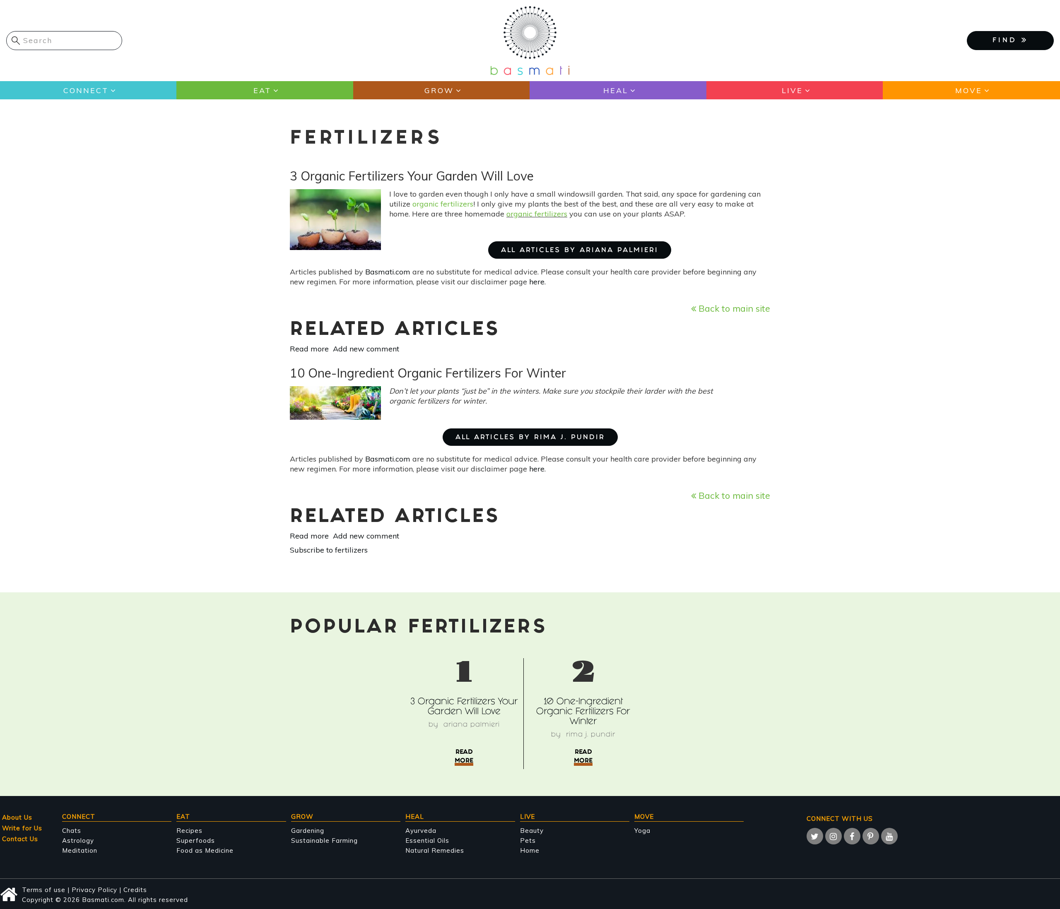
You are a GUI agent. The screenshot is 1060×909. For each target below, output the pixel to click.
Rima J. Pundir (590, 735)
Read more (309, 349)
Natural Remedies (434, 850)
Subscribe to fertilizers (329, 550)
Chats (71, 830)
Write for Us (22, 828)
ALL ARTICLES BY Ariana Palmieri (579, 250)
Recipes (189, 830)
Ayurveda (420, 830)
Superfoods (195, 840)
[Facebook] (852, 836)
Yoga (642, 830)
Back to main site (733, 308)
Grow (439, 90)
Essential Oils (427, 840)
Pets (528, 840)
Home (530, 850)
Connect (85, 90)
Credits (135, 890)
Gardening (307, 830)
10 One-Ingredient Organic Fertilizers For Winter (583, 712)
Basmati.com (387, 272)
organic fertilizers (442, 204)
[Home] (530, 40)
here (536, 281)
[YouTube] (889, 836)
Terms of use (43, 890)
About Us (17, 817)
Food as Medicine (205, 850)
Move (968, 90)
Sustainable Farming (324, 840)
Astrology (78, 840)
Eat (262, 90)
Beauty (532, 830)
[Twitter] (815, 836)
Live (792, 90)
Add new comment (366, 349)
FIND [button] (1007, 41)
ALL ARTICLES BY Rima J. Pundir (530, 438)
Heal (615, 90)
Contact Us (20, 839)
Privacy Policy (94, 890)
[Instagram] (833, 836)
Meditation (79, 850)
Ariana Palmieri (471, 725)
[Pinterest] (870, 836)
